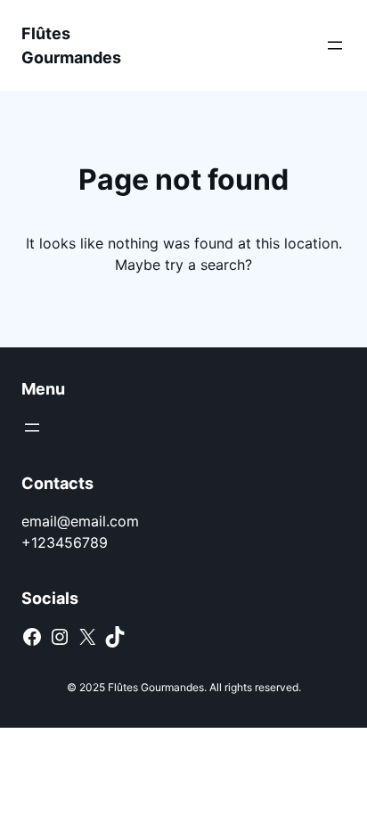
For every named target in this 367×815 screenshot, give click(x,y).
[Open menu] (335, 45)
